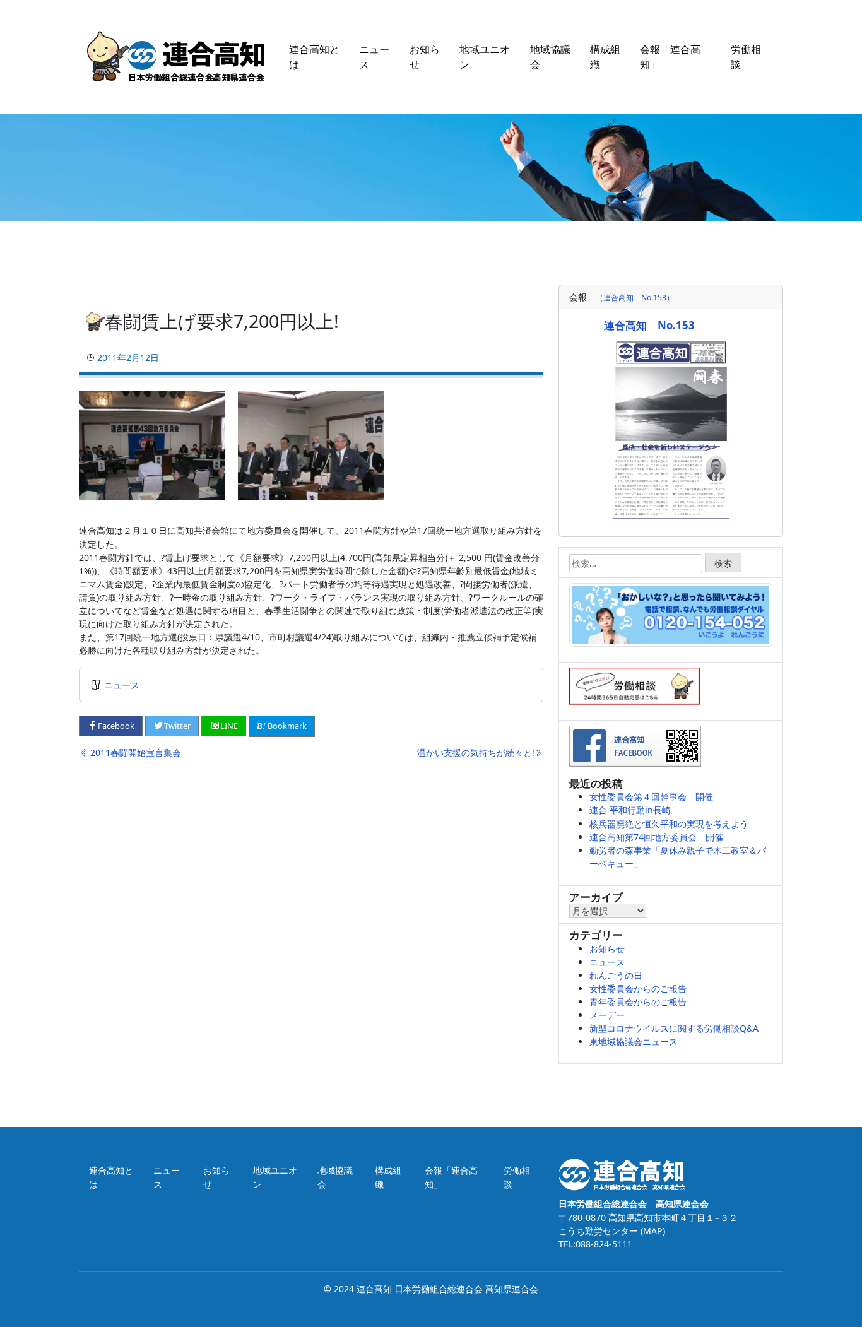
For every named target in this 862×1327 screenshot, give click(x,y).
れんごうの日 (615, 975)
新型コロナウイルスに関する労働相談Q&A (674, 1028)
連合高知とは (314, 56)
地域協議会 (550, 56)
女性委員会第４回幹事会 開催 (651, 797)
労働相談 (746, 56)
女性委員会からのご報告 (638, 988)
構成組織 (605, 56)
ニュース (374, 56)
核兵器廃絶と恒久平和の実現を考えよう (668, 824)
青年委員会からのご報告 (638, 1002)
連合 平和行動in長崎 (630, 810)
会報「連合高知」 (670, 56)
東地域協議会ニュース (633, 1041)
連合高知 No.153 (649, 325)
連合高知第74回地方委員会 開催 (656, 837)
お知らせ (425, 56)
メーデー (607, 1015)
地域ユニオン (484, 56)
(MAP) (651, 1231)
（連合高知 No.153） (635, 297)
